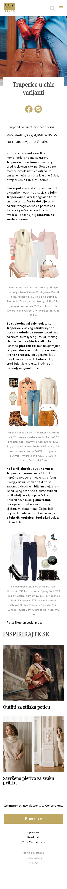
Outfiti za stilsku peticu (26, 707)
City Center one (33, 842)
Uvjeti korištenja (33, 858)
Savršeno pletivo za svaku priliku (28, 780)
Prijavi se (33, 819)
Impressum (33, 832)
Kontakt (33, 837)
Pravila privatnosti (33, 853)
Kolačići (33, 863)
